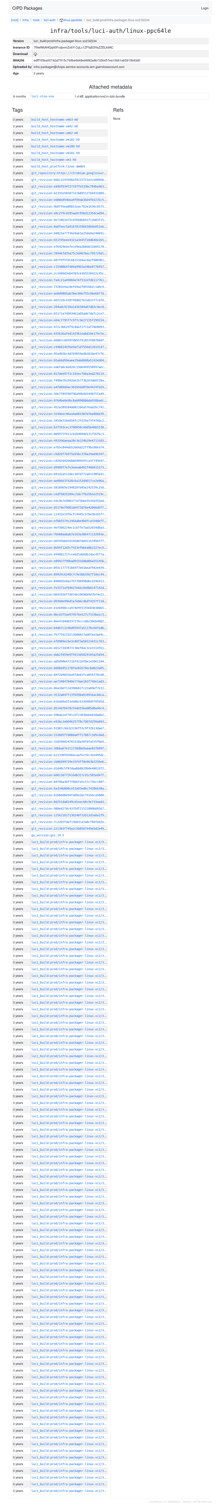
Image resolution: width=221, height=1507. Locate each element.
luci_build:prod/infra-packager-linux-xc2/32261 (71, 1129)
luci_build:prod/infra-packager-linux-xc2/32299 (71, 882)
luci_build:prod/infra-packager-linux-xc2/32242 (71, 1256)
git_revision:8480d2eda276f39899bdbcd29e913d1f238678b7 (77, 581)
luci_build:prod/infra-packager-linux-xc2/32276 (71, 1029)
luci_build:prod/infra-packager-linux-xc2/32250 (71, 1203)
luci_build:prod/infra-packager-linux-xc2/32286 (71, 969)
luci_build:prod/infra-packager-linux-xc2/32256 (71, 1163)
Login (205, 8)
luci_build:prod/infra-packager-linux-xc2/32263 (71, 1116)
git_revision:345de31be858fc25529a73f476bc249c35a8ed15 (77, 420)
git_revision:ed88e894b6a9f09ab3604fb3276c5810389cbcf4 (77, 200)
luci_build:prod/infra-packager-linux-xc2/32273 (71, 1049)
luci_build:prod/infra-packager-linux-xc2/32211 (71, 1464)
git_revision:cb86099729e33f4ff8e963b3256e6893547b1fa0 (77, 761)
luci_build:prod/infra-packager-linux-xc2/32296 (71, 902)
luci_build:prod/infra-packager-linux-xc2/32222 (71, 1390)
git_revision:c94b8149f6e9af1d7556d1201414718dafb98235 (77, 347)
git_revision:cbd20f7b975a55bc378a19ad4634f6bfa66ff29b (77, 454)
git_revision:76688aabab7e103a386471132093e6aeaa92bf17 (77, 534)
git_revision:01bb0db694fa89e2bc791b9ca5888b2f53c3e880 (77, 795)
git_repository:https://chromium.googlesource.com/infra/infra (83, 173)
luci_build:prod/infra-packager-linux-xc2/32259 (71, 1143)
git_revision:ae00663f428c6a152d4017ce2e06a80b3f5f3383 (77, 480)
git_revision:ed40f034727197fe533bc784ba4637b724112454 (77, 186)
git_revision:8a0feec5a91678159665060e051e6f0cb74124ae (77, 226)
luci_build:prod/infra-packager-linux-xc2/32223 (71, 1384)
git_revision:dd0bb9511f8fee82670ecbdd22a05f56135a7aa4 (77, 668)
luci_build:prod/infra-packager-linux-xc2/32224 (71, 1377)
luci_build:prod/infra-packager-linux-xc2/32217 (71, 1424)
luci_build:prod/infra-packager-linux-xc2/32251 (71, 1196)
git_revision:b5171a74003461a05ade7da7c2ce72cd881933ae (77, 313)
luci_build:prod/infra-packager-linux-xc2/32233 (71, 1317)
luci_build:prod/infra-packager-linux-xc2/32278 (71, 1016)
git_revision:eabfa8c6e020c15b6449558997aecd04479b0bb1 (77, 367)
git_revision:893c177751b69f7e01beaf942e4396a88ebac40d (77, 567)
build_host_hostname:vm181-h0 (55, 153)
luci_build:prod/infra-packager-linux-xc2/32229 (71, 1343)
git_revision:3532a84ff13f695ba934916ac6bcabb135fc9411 (77, 695)
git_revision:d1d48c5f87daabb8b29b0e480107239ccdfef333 (77, 768)
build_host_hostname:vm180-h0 (55, 146)
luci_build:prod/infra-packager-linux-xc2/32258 (71, 1149)
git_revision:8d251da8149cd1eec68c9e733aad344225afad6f (77, 802)
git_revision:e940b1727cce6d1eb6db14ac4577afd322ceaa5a (77, 554)
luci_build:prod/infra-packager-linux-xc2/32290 (71, 942)
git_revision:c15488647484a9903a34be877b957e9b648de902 (77, 266)
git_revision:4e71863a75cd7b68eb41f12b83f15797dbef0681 (77, 220)
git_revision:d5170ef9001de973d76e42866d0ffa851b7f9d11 (77, 507)
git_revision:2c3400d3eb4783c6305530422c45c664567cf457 (77, 273)
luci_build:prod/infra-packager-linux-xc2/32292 (71, 929)
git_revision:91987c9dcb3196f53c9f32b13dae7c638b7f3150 (77, 728)
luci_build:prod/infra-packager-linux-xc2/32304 (71, 848)
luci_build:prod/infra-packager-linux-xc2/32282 (71, 989)
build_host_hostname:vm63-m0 (54, 119)
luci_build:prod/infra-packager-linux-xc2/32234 (71, 1310)
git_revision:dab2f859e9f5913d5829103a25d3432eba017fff (77, 654)
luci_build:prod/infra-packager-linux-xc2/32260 (71, 1136)
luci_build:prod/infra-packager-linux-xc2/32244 (71, 1243)
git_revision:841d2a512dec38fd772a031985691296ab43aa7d (77, 474)
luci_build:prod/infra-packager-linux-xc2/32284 (71, 982)
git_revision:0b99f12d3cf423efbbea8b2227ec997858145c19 (77, 547)
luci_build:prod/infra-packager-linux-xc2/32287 (71, 962)
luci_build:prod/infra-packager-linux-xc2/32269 (71, 1076)
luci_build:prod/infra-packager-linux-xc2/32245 (71, 1236)
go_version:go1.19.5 (47, 835)
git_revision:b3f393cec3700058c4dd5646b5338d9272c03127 (77, 427)
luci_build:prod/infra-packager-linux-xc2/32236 (71, 1297)
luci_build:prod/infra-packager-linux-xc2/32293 (71, 922)
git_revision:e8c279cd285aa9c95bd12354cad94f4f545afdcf (77, 213)
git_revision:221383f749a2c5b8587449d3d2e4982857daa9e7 (77, 828)
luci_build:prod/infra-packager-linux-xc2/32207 (71, 1491)
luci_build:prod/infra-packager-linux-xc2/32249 (71, 1210)
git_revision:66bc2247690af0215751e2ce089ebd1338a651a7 (77, 179)
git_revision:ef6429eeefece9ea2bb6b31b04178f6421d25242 (77, 246)
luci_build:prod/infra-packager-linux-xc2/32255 (71, 1169)
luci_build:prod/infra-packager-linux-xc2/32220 (71, 1404)
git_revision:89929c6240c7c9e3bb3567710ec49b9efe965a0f (77, 574)
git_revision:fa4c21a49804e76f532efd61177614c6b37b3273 (77, 280)
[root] (14, 20)
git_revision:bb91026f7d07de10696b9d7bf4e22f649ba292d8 (77, 594)
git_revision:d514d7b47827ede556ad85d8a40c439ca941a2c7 (77, 708)
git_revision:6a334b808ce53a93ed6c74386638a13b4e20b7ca (77, 788)
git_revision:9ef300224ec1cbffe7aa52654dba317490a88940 (77, 527)
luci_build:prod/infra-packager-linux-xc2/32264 (71, 1109)
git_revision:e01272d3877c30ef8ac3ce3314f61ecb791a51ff (77, 648)
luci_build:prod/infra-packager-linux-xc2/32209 (71, 1477)
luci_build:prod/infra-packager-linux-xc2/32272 (71, 1056)
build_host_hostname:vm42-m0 (54, 126)
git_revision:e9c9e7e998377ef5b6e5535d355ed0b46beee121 (77, 501)
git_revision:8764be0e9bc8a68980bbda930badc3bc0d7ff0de (77, 400)
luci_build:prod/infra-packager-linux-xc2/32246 (71, 1230)
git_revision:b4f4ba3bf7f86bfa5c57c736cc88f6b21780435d (77, 781)
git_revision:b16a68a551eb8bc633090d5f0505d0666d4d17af (77, 701)
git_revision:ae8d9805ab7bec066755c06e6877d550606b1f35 (77, 293)
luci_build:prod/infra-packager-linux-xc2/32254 (71, 1176)
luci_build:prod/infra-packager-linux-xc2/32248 (71, 1216)
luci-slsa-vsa (42, 96)
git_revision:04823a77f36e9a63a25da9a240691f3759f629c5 (77, 233)
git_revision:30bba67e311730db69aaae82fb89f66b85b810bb (77, 748)
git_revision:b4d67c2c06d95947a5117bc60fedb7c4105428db (77, 628)
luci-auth (49, 20)
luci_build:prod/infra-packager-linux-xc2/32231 (71, 1330)
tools (36, 20)
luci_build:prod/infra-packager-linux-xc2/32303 (71, 855)
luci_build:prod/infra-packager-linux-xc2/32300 (71, 875)
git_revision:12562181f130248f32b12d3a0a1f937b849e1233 (77, 815)
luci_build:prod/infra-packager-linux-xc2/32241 (71, 1263)
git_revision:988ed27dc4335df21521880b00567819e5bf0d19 (77, 808)
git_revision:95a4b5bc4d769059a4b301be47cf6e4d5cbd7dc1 (77, 353)
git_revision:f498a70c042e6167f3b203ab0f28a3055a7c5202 (77, 380)
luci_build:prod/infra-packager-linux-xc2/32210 (71, 1470)
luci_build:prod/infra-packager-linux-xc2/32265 (71, 1103)
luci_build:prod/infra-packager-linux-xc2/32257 (71, 1156)
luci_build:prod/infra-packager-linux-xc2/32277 (71, 1022)
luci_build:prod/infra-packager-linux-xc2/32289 (71, 949)
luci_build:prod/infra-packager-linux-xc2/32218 (71, 1417)
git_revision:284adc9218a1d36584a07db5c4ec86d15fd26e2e (77, 307)
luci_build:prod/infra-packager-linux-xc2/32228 (71, 1350)
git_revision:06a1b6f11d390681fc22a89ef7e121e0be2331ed (77, 688)
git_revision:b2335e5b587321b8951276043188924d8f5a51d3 (77, 193)
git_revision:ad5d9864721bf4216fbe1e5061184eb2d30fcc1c (77, 661)
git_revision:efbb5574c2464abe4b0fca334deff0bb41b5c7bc (77, 521)
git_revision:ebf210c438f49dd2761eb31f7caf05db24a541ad (77, 300)
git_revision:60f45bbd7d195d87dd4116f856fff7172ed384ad (77, 541)
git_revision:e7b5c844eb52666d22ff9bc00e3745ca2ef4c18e (77, 447)
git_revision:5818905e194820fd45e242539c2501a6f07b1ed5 (77, 487)
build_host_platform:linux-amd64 (58, 166)
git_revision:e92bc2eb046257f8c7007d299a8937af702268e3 (77, 721)
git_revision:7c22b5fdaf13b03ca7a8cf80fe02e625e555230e (77, 822)
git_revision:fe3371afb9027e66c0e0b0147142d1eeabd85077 (77, 588)
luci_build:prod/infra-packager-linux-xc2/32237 (71, 1290)
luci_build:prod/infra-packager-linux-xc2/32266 (71, 1096)
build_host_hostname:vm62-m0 (54, 133)
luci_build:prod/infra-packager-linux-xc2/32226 (71, 1363)
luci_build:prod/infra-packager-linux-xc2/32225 (71, 1370)
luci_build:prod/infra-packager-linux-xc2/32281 (71, 996)
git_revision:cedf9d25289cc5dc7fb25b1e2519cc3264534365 (77, 494)
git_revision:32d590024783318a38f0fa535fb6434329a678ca (77, 741)
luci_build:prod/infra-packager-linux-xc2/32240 (71, 1270)
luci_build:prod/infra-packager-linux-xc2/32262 (71, 1123)
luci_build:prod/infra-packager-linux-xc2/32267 (71, 1089)
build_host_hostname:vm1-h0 (53, 159)
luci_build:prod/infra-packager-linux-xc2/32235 (71, 1303)
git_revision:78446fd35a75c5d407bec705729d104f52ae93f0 (77, 253)
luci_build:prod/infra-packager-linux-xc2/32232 (71, 1323)
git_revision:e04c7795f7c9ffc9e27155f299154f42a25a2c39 (77, 320)
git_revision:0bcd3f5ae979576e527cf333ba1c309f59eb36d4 (77, 614)
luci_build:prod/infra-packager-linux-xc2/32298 (71, 889)
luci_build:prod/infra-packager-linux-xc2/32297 (71, 895)
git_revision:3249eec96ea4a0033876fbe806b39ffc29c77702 (77, 414)
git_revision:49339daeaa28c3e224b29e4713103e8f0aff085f (77, 440)
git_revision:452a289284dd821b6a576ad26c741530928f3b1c (77, 407)
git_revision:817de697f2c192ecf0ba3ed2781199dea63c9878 (77, 373)
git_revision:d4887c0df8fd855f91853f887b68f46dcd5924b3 (77, 340)
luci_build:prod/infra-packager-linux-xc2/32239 (71, 1276)
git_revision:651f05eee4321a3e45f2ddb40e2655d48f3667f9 (77, 240)
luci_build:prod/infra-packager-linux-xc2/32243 (71, 1250)
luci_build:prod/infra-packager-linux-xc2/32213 (71, 1450)
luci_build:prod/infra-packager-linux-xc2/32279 (71, 1009)
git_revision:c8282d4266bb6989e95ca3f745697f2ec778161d (77, 460)
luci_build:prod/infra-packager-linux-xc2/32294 (71, 915)
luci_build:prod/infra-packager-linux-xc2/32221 (71, 1397)
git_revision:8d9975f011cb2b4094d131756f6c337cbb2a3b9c (77, 434)
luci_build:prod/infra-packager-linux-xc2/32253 (71, 1183)
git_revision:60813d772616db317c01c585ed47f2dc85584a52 (77, 775)
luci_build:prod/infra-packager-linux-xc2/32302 (71, 862)
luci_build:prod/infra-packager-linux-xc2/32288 (71, 955)
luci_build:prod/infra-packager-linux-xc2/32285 (71, 975)
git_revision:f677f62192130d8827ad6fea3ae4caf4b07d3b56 (77, 634)
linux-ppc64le (72, 20)
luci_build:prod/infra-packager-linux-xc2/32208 (71, 1484)
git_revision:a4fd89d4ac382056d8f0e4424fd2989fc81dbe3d (77, 387)
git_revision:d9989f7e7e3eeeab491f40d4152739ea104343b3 (77, 467)
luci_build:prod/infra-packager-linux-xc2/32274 (71, 1042)
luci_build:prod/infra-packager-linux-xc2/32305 (71, 842)
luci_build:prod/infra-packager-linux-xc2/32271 (71, 1062)
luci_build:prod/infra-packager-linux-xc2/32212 (71, 1457)
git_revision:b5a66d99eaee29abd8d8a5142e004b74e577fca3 (77, 360)
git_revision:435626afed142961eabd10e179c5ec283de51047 (77, 333)
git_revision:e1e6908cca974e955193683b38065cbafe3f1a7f (77, 608)
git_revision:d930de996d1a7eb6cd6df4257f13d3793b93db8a (77, 601)
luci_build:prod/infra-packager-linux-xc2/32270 (71, 1069)
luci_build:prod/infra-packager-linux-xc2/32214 (71, 1444)
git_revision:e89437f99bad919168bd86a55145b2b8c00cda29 (77, 561)
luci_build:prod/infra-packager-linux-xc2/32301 (71, 868)
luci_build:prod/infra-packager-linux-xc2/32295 (71, 909)
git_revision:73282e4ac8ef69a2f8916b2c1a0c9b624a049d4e (77, 286)
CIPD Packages (27, 8)
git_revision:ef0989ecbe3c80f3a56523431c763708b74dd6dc (77, 641)
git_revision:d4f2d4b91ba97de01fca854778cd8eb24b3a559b (77, 674)
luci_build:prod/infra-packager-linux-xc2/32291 (71, 935)
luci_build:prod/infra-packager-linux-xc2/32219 (71, 1410)
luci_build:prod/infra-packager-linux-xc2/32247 (71, 1223)
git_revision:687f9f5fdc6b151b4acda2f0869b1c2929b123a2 (77, 260)
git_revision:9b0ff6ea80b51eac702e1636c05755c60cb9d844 (77, 206)
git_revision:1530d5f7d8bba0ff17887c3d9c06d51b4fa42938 (77, 735)
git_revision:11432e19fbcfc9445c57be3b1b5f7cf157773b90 (77, 514)
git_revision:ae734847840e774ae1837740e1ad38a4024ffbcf (77, 681)
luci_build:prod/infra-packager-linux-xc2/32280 (71, 1002)
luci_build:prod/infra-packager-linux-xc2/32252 (71, 1190)
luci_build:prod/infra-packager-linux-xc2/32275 (71, 1036)
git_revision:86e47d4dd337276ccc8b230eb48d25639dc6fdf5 (77, 621)
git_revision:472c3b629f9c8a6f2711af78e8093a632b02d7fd (77, 327)
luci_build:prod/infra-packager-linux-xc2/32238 (71, 1283)
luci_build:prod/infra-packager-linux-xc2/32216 (71, 1430)
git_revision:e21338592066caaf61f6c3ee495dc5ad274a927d (77, 755)
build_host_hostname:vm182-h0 (55, 139)
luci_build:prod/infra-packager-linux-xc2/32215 (71, 1437)
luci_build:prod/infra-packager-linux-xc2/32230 (71, 1337)
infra (26, 20)
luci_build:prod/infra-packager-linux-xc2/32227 (71, 1357)
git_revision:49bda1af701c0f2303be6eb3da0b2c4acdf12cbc (77, 715)
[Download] (35, 54)
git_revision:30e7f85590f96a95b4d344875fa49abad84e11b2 (77, 394)
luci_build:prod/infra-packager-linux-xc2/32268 (71, 1083)
